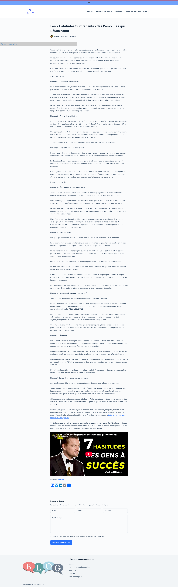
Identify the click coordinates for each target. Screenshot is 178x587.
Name (54, 511)
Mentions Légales (75, 577)
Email (80, 511)
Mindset (73, 36)
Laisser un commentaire (61, 542)
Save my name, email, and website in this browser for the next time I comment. (78, 536)
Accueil (90, 11)
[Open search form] (154, 11)
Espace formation (133, 11)
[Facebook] (89, 2)
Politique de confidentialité (79, 567)
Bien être (118, 11)
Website (108, 511)
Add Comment (57, 518)
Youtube (60, 480)
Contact (147, 11)
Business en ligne (103, 11)
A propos (72, 570)
